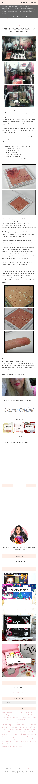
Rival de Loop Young (8, 739)
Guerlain (17, 724)
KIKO (22, 727)
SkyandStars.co (19, 772)
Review (24, 737)
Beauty (33, 715)
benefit (14, 744)
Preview (18, 737)
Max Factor (32, 732)
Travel (17, 741)
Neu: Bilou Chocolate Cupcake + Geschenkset (19, 660)
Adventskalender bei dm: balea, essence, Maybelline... (19, 589)
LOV (34, 727)
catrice (12, 25)
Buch (29, 717)
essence (29, 743)
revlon (6, 746)
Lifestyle (11, 729)
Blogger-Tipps (23, 717)
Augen (8, 715)
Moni (21, 25)
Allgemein (33, 713)
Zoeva (34, 741)
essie (34, 744)
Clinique (4, 719)
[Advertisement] (19, 505)
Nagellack (17, 734)
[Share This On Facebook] (16, 436)
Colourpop (10, 719)
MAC (28, 729)
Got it (24, 16)
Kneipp (26, 727)
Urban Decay (28, 741)
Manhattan (23, 732)
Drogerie (22, 719)
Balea (28, 715)
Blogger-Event (14, 717)
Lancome (4, 729)
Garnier (33, 722)
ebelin (23, 744)
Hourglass (28, 724)
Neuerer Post (7, 485)
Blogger (29, 768)
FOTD (4, 722)
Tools (13, 741)
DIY (14, 719)
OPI (28, 734)
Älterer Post (31, 485)
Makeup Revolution (13, 732)
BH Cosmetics (19, 715)
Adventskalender (21, 712)
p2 (3, 746)
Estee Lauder (32, 719)
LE (17, 25)
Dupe (27, 719)
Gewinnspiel (8, 724)
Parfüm (33, 734)
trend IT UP (11, 746)
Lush (24, 729)
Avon (12, 715)
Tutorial (22, 741)
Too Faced (9, 741)
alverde (9, 744)
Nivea (25, 734)
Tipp (3, 741)
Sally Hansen (19, 739)
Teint (34, 739)
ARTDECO (9, 713)
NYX (11, 734)
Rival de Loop (31, 737)
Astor (3, 715)
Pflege (13, 737)
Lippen (16, 729)
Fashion (10, 722)
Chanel (34, 717)
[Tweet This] (19, 436)
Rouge (26, 25)
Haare (23, 724)
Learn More (16, 16)
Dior (17, 719)
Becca (3, 717)
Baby (24, 715)
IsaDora (17, 727)
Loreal (20, 729)
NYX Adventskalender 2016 (19, 626)
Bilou (7, 717)
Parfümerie (6, 737)
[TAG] (4, 744)
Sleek (30, 739)
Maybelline (5, 734)
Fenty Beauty (19, 722)
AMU (3, 713)
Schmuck (25, 739)
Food (27, 722)
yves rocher (18, 746)
